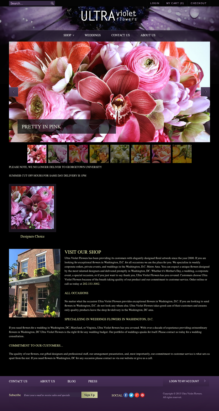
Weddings (93, 35)
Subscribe (15, 395)
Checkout (199, 3)
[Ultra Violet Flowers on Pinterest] (142, 396)
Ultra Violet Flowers (109, 16)
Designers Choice (32, 236)
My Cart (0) (175, 3)
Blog (72, 381)
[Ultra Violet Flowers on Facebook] (126, 396)
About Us (148, 35)
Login (155, 3)
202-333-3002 (91, 283)
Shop (69, 35)
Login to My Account (184, 381)
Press (92, 381)
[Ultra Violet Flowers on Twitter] (132, 396)
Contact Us (120, 35)
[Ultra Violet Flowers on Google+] (137, 396)
